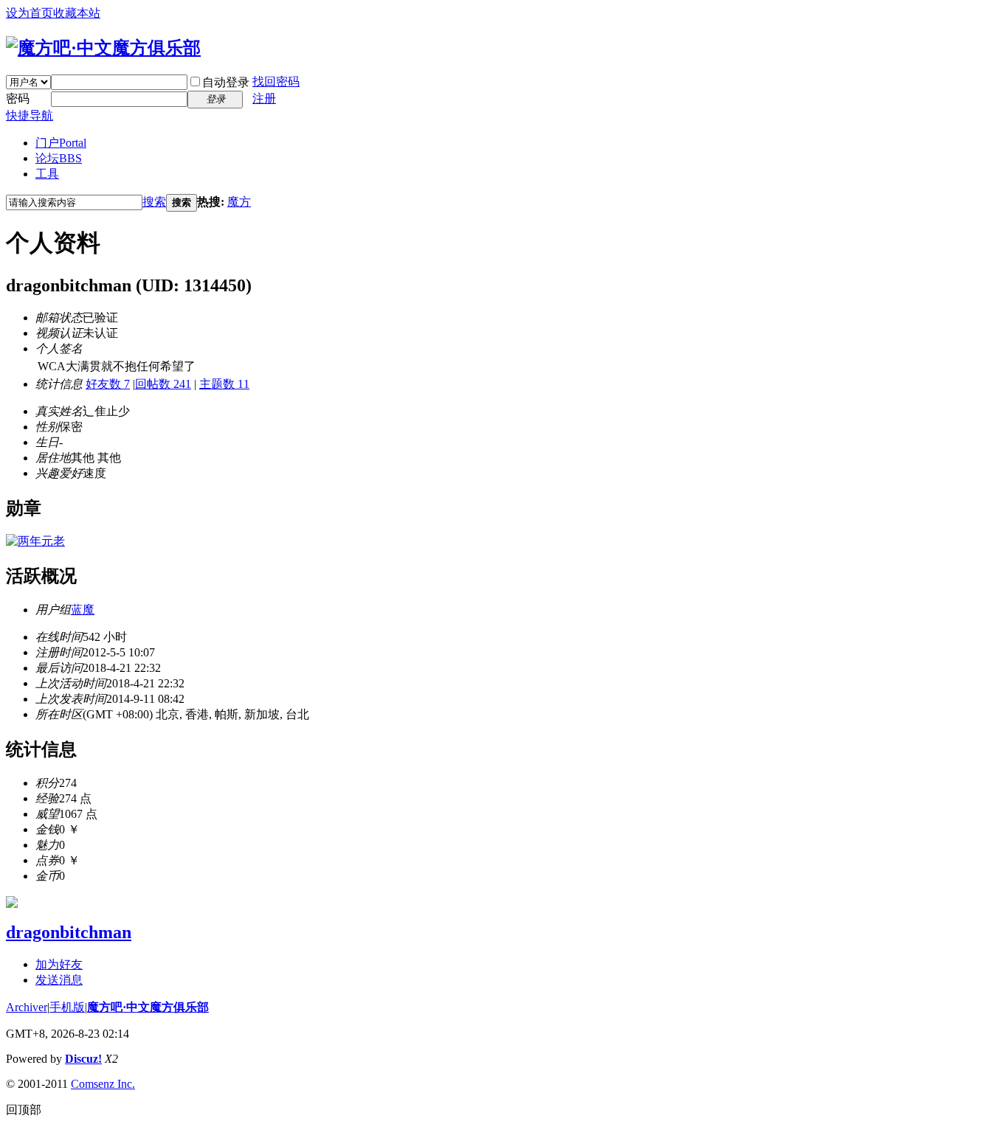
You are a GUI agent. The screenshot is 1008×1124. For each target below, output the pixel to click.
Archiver (26, 1007)
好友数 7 (108, 384)
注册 (264, 98)
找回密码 (276, 81)
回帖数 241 (163, 384)
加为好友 (59, 964)
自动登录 (225, 82)
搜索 (154, 201)
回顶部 (23, 1109)
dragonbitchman (68, 932)
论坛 (58, 158)
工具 (47, 173)
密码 (18, 98)
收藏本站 (76, 13)
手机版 (67, 1007)
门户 (60, 142)
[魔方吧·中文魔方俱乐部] (103, 48)
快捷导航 (29, 115)
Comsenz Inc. (103, 1084)
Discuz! (83, 1058)
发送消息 (59, 980)
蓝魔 (82, 609)
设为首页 (29, 13)
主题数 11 (224, 384)
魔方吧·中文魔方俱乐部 (148, 1007)
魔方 (239, 201)
